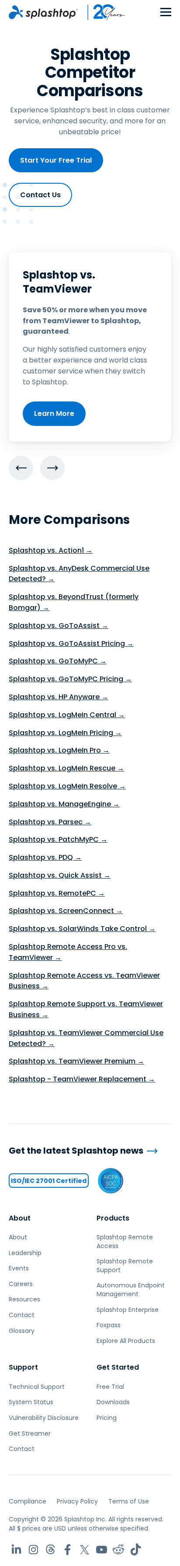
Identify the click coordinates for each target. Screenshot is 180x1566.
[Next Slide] (52, 468)
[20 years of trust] (102, 12)
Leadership (25, 1253)
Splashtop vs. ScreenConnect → (66, 911)
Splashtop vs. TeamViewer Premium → (76, 1061)
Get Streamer (30, 1433)
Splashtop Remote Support (125, 1265)
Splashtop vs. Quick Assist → (60, 875)
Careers (21, 1284)
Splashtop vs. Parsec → (50, 822)
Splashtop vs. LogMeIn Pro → (59, 750)
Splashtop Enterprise (128, 1309)
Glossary (22, 1330)
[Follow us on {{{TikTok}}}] (135, 1549)
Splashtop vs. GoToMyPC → (58, 661)
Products (113, 1218)
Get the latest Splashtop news (76, 1151)
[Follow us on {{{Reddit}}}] (118, 1549)
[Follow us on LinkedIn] (16, 1549)
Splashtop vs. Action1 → (51, 550)
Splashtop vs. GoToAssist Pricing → (71, 643)
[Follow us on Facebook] (67, 1549)
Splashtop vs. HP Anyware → (58, 697)
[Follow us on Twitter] (84, 1549)
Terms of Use (128, 1501)
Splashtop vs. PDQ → (45, 857)
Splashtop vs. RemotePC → (57, 893)
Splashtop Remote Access (125, 1241)
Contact (22, 1315)
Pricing (107, 1417)
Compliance (27, 1501)
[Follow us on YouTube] (101, 1549)
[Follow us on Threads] (50, 1549)
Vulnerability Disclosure (44, 1417)
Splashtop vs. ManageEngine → (64, 804)
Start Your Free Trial (56, 160)
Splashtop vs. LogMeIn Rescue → (66, 768)
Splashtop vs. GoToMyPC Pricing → (70, 679)
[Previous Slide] (21, 468)
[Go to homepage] (43, 12)
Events (19, 1268)
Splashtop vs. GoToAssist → (58, 626)
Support (23, 1367)
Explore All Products (126, 1340)
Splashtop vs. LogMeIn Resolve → (67, 786)
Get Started (118, 1367)
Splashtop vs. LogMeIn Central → (67, 715)
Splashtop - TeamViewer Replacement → (82, 1079)
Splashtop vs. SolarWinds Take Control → (82, 929)
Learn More (54, 413)
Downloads (113, 1402)
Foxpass (109, 1325)
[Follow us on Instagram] (33, 1549)
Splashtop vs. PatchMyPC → (58, 839)
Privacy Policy (77, 1501)
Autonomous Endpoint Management (131, 1289)
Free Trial (110, 1386)
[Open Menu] (166, 12)
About (20, 1218)
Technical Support (37, 1386)
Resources (24, 1299)
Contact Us (40, 195)
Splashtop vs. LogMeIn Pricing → (65, 733)
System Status (31, 1402)
